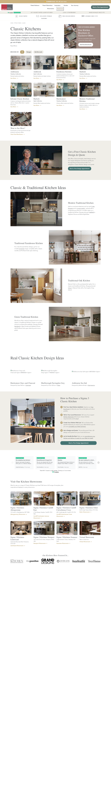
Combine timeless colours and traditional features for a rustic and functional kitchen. (65, 75)
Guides (66, 5)
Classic (24, 23)
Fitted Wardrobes (47, 5)
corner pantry (81, 208)
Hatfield (82, 71)
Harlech (36, 98)
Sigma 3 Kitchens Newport (43, 537)
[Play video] (36, 160)
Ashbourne (14, 71)
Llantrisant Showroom (16, 545)
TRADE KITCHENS (106, 1)
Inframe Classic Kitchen (19, 98)
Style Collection (37, 74)
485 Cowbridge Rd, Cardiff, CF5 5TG (66, 512)
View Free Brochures (16, 134)
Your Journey (74, 5)
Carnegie (21, 248)
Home (11, 23)
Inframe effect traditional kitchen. (65, 103)
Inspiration (57, 5)
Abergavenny (91, 385)
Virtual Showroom (86, 537)
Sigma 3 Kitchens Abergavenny (17, 508)
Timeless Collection (15, 74)
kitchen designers (68, 417)
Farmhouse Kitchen (63, 71)
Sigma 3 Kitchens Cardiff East (43, 508)
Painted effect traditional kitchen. (87, 76)
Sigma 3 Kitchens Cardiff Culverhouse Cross (66, 508)
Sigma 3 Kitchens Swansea (66, 537)
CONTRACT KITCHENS (95, 1)
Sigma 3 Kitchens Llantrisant (17, 538)
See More (13, 78)
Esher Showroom (84, 512)
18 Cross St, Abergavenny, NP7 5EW (19, 512)
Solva (70, 288)
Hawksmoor (61, 98)
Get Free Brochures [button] (85, 44)
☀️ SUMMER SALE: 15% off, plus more (55, 1)
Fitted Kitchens (17, 23)
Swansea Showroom (62, 543)
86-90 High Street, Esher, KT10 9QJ (88, 510)
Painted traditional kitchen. (17, 76)
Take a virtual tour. (84, 539)
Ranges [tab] (29, 52)
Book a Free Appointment (100, 7)
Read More (13, 46)
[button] (60, 9)
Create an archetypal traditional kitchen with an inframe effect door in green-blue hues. (20, 102)
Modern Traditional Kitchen (87, 99)
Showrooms (50, 8)
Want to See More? (17, 128)
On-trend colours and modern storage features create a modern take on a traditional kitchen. (89, 105)
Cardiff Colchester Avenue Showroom (41, 517)
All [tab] (22, 52)
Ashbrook (37, 71)
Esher (58, 385)
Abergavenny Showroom (17, 514)
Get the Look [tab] (38, 52)
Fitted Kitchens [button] (35, 5)
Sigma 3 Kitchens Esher (88, 507)
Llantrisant (28, 385)
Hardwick (17, 326)
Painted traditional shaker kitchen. (42, 76)
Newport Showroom (39, 543)
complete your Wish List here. (77, 426)
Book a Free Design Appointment (79, 168)
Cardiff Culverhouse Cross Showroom (64, 515)
